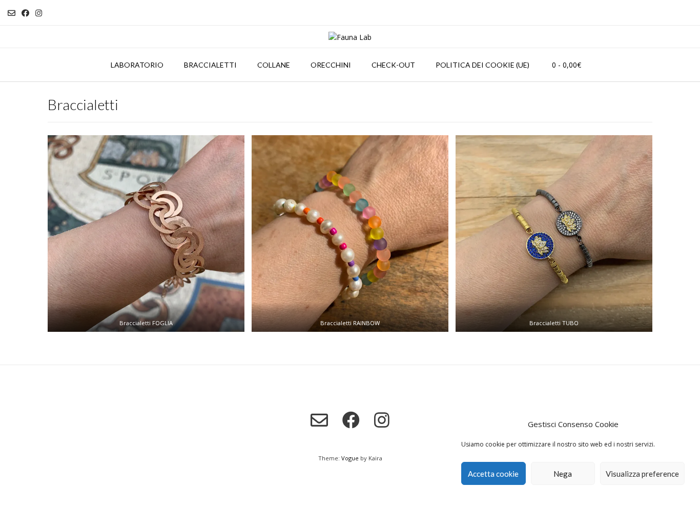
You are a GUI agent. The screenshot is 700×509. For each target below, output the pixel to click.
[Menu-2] (350, 233)
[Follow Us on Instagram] (38, 13)
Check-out (393, 64)
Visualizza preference (642, 473)
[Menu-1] (146, 233)
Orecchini (331, 64)
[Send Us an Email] (11, 13)
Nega (562, 473)
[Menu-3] (554, 233)
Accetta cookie (493, 473)
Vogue (350, 458)
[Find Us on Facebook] (25, 13)
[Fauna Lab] (350, 37)
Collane (273, 64)
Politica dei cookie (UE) (482, 64)
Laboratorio (137, 64)
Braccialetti (210, 64)
